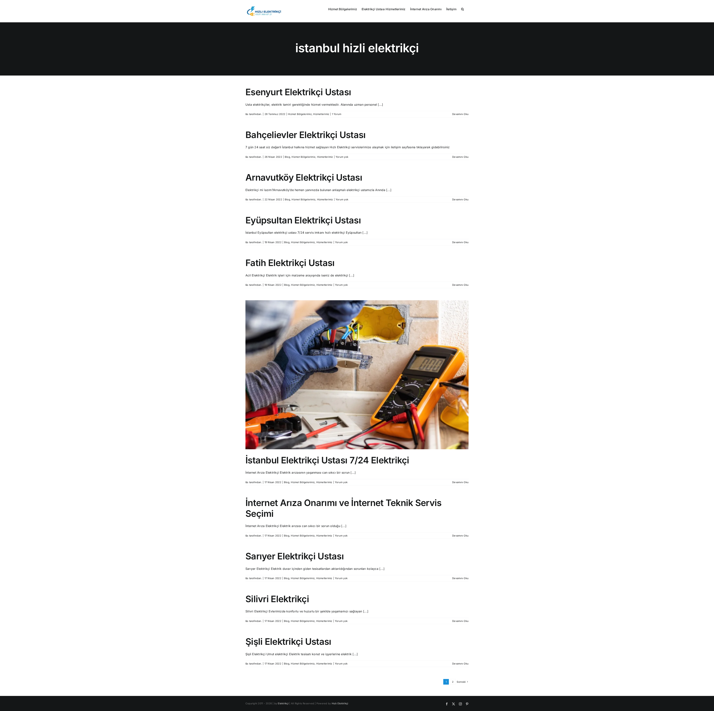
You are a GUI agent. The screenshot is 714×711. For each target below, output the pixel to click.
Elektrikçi (283, 703)
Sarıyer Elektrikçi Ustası (294, 556)
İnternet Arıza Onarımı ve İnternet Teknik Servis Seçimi (343, 508)
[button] (462, 8)
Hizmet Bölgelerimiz (300, 114)
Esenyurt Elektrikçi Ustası (298, 92)
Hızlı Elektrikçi (340, 703)
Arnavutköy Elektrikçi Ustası (303, 177)
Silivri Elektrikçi (277, 598)
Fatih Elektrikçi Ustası (290, 262)
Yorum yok (342, 156)
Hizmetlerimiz (321, 114)
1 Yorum (336, 114)
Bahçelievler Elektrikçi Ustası (305, 134)
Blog (287, 156)
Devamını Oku (460, 114)
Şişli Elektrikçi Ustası (288, 641)
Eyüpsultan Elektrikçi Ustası (303, 220)
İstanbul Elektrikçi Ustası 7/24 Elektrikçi (327, 460)
